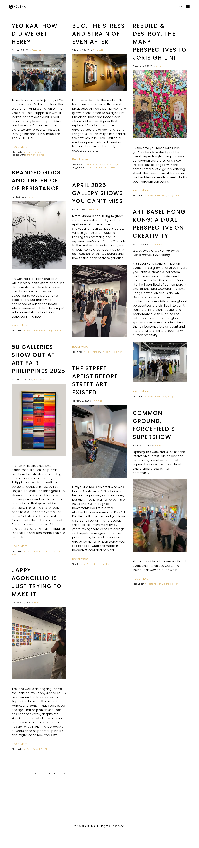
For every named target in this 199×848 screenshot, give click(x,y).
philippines (38, 154)
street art (36, 152)
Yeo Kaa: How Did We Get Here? (35, 34)
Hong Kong (167, 195)
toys (43, 152)
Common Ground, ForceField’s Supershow (154, 425)
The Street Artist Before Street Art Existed (95, 380)
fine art (27, 152)
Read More (20, 147)
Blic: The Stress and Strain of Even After (98, 34)
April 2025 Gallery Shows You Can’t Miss (97, 193)
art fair (28, 154)
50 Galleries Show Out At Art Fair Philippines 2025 (38, 359)
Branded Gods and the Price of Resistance (36, 180)
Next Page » (57, 773)
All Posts (149, 195)
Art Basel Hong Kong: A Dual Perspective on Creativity (159, 224)
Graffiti (44, 551)
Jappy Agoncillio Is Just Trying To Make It (37, 582)
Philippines (97, 164)
